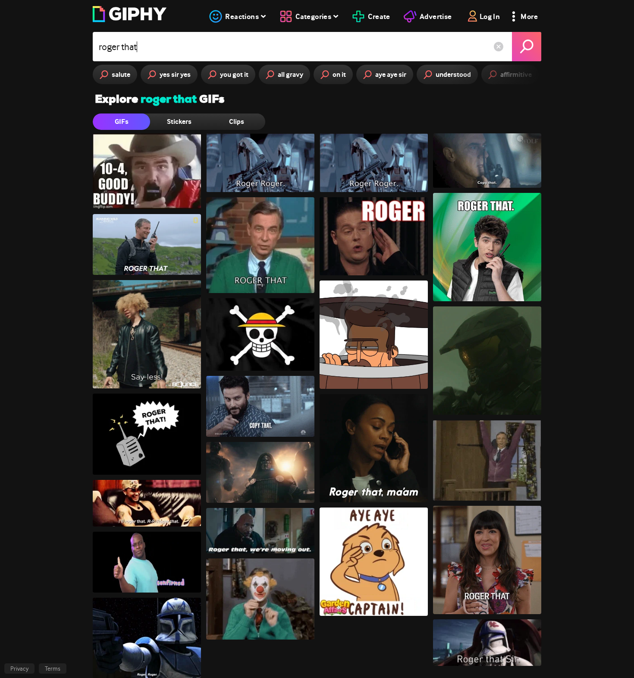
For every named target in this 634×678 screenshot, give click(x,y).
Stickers (179, 121)
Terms (52, 668)
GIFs (122, 121)
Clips (236, 121)
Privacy (19, 668)
